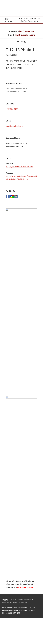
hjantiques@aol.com (25, 34)
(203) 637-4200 (26, 31)
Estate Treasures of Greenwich (21, 8)
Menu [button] (23, 41)
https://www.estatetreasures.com (19, 166)
